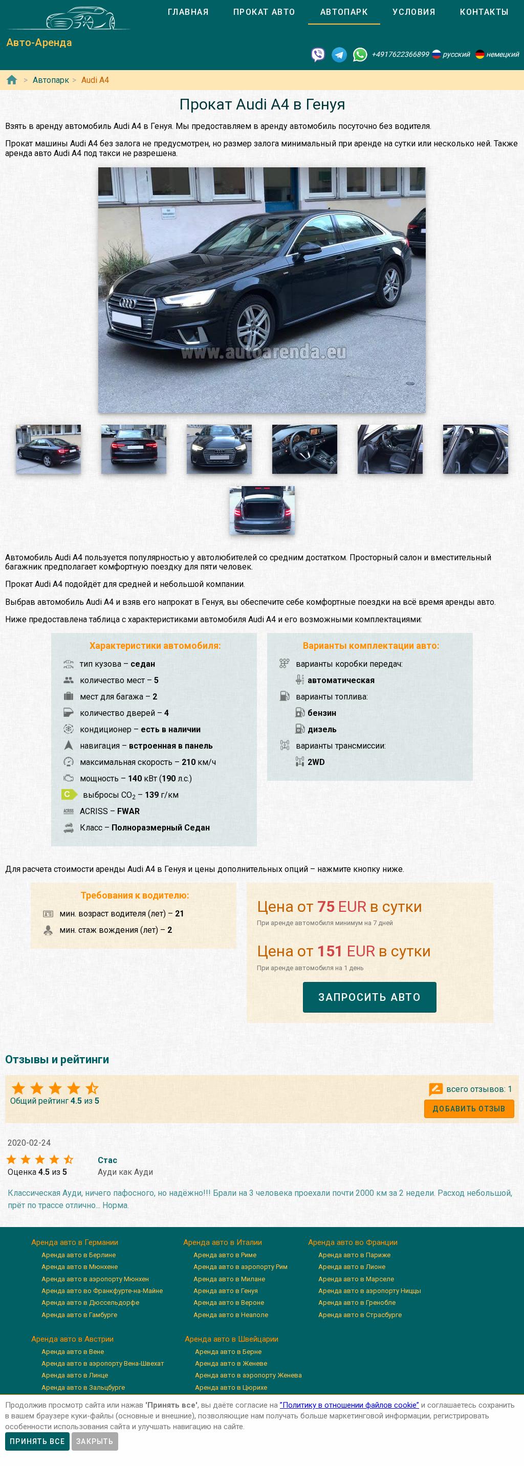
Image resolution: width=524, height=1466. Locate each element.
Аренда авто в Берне (228, 1351)
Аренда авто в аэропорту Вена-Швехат (102, 1363)
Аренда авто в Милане (229, 1279)
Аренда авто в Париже (354, 1255)
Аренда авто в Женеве (231, 1363)
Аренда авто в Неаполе (230, 1315)
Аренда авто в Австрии (72, 1339)
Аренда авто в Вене (72, 1351)
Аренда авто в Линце (74, 1375)
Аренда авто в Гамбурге (79, 1315)
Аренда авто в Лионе (351, 1267)
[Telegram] (339, 54)
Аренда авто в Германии (74, 1242)
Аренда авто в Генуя (225, 1291)
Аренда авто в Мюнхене (79, 1267)
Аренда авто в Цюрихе (231, 1387)
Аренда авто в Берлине (78, 1255)
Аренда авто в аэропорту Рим (240, 1267)
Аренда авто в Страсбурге (360, 1315)
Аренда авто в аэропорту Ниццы (369, 1291)
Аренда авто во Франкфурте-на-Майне (102, 1291)
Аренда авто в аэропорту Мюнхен (95, 1279)
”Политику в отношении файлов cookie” (349, 1405)
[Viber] (318, 54)
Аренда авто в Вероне (228, 1302)
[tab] (188, 12)
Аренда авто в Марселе (356, 1279)
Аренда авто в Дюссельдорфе (90, 1302)
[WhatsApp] (360, 54)
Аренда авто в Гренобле (357, 1302)
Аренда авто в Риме (224, 1255)
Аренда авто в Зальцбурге (83, 1387)
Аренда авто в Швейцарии (231, 1339)
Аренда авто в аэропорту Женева (248, 1375)
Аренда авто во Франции (353, 1242)
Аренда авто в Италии (222, 1242)
